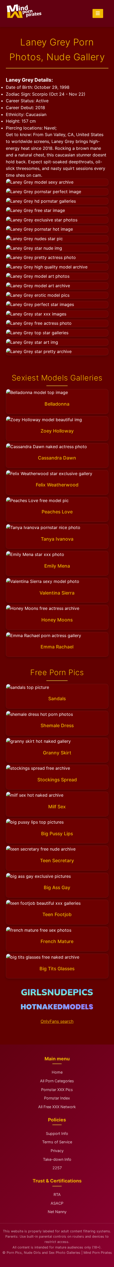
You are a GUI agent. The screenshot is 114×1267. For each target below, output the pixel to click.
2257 (57, 1168)
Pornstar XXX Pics (57, 1089)
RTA (57, 1194)
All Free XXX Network (57, 1106)
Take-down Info (57, 1159)
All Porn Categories (57, 1081)
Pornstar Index (57, 1098)
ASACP (57, 1203)
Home (57, 1072)
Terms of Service (57, 1142)
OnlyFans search (57, 1021)
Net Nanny (57, 1211)
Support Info (57, 1133)
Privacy (57, 1150)
